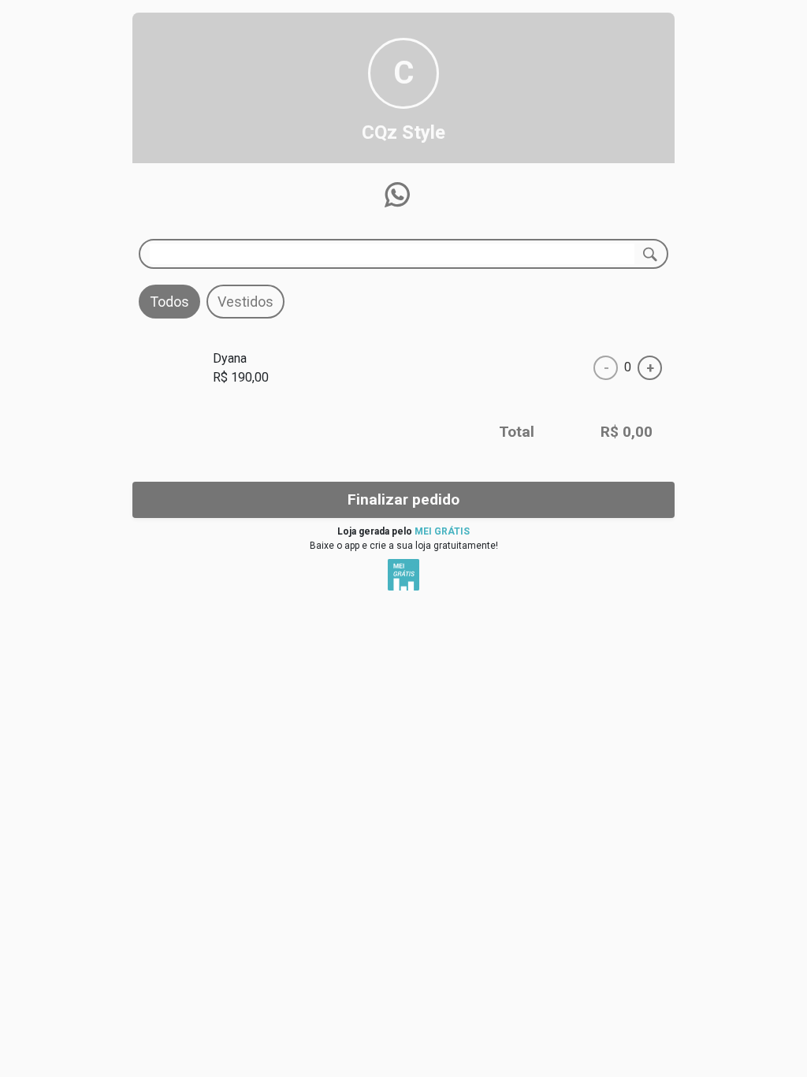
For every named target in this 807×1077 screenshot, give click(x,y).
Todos (169, 301)
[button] (397, 194)
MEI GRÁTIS (442, 531)
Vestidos (245, 301)
